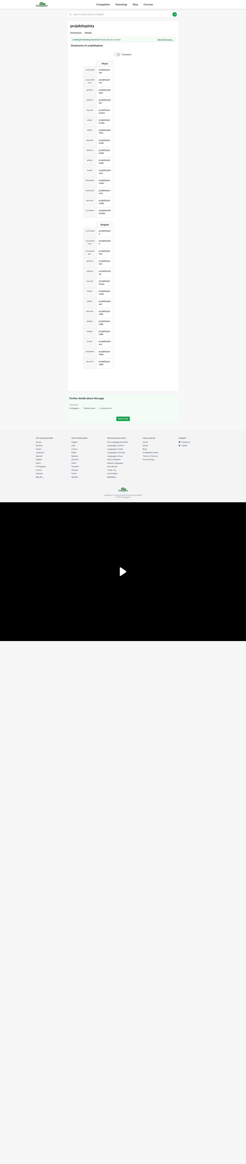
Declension (76, 33)
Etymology (121, 4)
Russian (39, 445)
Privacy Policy (149, 459)
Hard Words (112, 466)
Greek (38, 442)
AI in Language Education (117, 442)
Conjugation (103, 4)
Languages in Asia (115, 456)
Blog (135, 4)
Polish (74, 473)
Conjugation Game (150, 452)
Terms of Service (150, 456)
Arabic (38, 449)
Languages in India (115, 449)
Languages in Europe (116, 452)
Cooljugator (74, 408)
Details (88, 33)
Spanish (39, 456)
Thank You (111, 470)
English (39, 459)
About (145, 445)
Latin (73, 445)
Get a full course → (166, 40)
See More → (112, 477)
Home (145, 442)
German (39, 473)
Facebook (186, 442)
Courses (148, 4)
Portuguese (41, 466)
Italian (73, 452)
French (39, 470)
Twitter (184, 445)
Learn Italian (112, 473)
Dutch (38, 463)
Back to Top (123, 419)
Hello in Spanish (114, 459)
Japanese (40, 452)
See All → (40, 477)
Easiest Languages (115, 463)
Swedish (75, 466)
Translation (126, 54)
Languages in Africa (115, 445)
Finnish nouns (89, 408)
